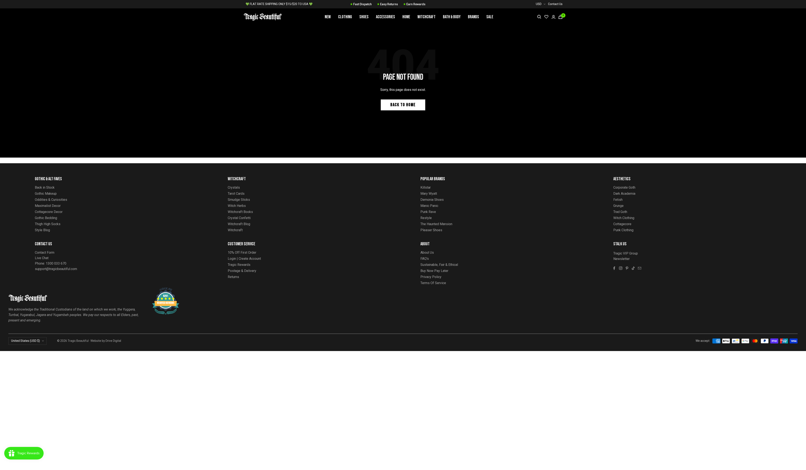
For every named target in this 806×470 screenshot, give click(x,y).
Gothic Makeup (46, 194)
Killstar (425, 187)
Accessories (385, 17)
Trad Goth (620, 212)
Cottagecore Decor (49, 212)
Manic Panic (429, 206)
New (328, 17)
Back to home (403, 104)
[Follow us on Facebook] (614, 268)
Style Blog (42, 230)
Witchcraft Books (240, 212)
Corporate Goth (624, 187)
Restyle (426, 218)
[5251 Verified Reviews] (161, 290)
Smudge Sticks (239, 200)
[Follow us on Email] (639, 268)
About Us (427, 253)
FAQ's (424, 259)
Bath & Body (452, 17)
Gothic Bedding (46, 218)
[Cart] (560, 17)
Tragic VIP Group (625, 253)
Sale (489, 17)
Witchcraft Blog (239, 224)
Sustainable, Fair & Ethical (439, 265)
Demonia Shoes (432, 200)
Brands (473, 17)
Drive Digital (113, 340)
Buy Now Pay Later (434, 271)
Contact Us (555, 4)
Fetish (618, 200)
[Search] (539, 17)
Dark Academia (624, 194)
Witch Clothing (623, 218)
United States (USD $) (25, 340)
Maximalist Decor (48, 206)
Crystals (234, 187)
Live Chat (41, 258)
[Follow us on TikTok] (633, 268)
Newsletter (621, 259)
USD (539, 4)
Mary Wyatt (428, 194)
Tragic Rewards (239, 265)
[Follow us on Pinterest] (627, 268)
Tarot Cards (236, 194)
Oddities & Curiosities (51, 200)
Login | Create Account (244, 259)
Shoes (364, 17)
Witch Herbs (237, 206)
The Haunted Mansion (436, 224)
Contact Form (44, 253)
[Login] (553, 17)
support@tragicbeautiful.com (56, 269)
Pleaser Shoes (431, 230)
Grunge (618, 206)
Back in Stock (45, 187)
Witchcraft (426, 17)
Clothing (345, 17)
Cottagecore (622, 224)
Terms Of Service (433, 283)
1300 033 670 (56, 263)
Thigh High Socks (47, 224)
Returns (233, 277)
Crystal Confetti (239, 218)
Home (406, 17)
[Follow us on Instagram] (621, 268)
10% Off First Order (242, 253)
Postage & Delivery (242, 271)
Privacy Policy (430, 277)
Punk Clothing (623, 230)
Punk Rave (428, 212)
